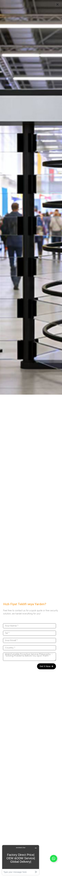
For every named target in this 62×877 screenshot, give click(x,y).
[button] (57, 4)
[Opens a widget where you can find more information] (20, 860)
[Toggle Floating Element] (53, 858)
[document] (31, 438)
